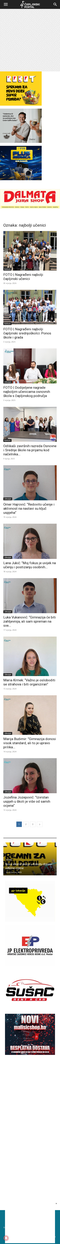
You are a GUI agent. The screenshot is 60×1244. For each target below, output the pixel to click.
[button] (5, 4)
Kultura (7, 269)
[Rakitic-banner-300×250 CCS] (21, 142)
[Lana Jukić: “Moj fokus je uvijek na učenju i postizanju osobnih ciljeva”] (30, 541)
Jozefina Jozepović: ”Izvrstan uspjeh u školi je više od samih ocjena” (26, 801)
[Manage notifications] (6, 1238)
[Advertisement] (30, 40)
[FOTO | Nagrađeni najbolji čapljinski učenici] (30, 251)
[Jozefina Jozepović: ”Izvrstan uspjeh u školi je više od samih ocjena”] (30, 775)
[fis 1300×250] (21, 163)
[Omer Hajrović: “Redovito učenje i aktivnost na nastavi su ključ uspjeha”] (30, 482)
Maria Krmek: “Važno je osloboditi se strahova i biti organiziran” (29, 682)
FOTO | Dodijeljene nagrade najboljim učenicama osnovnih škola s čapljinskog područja (26, 392)
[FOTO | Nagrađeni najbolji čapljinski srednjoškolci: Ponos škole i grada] (30, 307)
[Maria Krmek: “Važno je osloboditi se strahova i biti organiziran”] (30, 656)
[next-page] (39, 824)
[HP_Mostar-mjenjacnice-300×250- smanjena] (30, 920)
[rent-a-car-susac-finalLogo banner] (30, 1009)
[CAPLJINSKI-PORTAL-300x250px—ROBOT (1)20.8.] (21, 104)
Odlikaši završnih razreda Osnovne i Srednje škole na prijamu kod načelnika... (29, 450)
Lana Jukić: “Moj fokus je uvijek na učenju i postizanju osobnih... (29, 565)
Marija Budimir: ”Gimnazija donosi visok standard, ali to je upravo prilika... (29, 743)
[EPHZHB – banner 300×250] (30, 965)
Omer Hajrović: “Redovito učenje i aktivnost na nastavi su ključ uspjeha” (28, 508)
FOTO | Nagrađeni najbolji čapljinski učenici (23, 277)
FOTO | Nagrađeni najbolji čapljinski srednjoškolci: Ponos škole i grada (27, 333)
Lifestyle (7, 382)
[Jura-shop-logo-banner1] (30, 208)
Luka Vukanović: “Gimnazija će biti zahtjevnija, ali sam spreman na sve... (29, 621)
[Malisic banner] (30, 1054)
